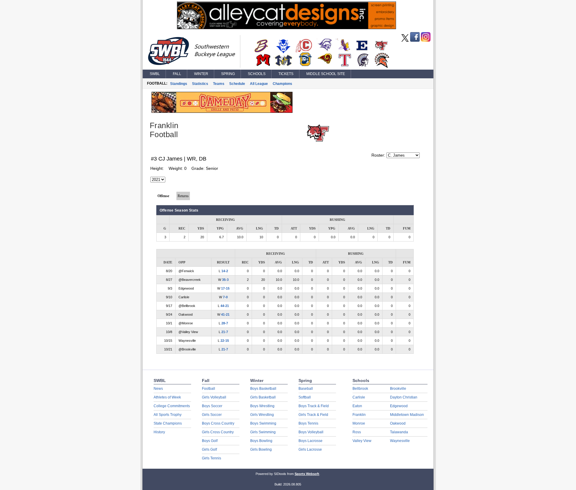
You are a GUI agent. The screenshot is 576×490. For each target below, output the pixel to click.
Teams (218, 84)
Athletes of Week (167, 397)
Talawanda (399, 432)
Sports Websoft (307, 474)
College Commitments (172, 406)
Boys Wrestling (262, 406)
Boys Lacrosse (310, 441)
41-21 (225, 314)
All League (259, 84)
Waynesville (400, 441)
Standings (178, 84)
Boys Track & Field (313, 406)
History (159, 432)
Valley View (361, 441)
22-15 (224, 340)
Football (208, 388)
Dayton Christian (403, 397)
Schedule (237, 84)
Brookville (398, 388)
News (158, 388)
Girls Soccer (212, 415)
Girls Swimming (263, 432)
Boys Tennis (308, 423)
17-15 (225, 288)
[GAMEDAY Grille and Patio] (222, 111)
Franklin (359, 415)
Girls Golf (209, 449)
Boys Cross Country (218, 423)
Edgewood (399, 406)
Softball (304, 397)
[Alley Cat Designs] (286, 27)
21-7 (224, 332)
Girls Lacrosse (310, 449)
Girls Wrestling (262, 415)
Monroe (358, 423)
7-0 (225, 297)
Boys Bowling (261, 441)
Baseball (305, 388)
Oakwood (398, 423)
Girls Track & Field (313, 415)
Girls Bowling (261, 449)
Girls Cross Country (218, 432)
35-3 (225, 279)
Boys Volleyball (310, 432)
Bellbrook (360, 388)
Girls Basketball (263, 397)
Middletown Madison (407, 415)
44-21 (224, 306)
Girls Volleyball (214, 397)
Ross (356, 432)
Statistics (200, 84)
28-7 (224, 323)
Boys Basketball (263, 388)
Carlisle (358, 397)
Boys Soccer (212, 406)
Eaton (357, 406)
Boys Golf (210, 441)
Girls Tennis (211, 458)
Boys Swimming (263, 423)
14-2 (224, 271)
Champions (282, 84)
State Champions (168, 423)
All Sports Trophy (168, 415)
